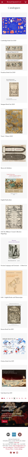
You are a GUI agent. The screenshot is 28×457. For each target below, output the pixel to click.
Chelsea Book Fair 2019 (7, 361)
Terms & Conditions (19, 447)
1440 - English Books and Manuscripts (11, 297)
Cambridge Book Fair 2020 (8, 40)
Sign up (4, 421)
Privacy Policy (9, 449)
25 (25, 398)
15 (22, 398)
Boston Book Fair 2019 (7, 329)
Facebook (11, 453)
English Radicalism (6, 200)
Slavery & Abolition (6, 168)
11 (12, 398)
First (2, 398)
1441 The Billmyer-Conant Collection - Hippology (11, 232)
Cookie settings (18, 449)
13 (17, 398)
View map (16, 442)
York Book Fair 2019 (6, 393)
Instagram (17, 453)
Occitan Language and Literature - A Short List (14, 265)
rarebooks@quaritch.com (19, 445)
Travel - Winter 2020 (7, 136)
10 (9, 398)
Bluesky (14, 453)
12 (14, 398)
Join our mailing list (8, 447)
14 (19, 398)
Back (4, 398)
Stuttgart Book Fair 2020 (8, 104)
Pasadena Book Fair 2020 (8, 72)
